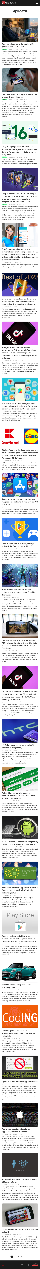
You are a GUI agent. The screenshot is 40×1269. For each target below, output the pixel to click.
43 (22, 702)
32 (22, 507)
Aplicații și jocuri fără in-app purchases (20, 1081)
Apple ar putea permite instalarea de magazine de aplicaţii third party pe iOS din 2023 (20, 502)
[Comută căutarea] (33, 3)
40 (21, 651)
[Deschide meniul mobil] (37, 3)
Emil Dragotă (12, 157)
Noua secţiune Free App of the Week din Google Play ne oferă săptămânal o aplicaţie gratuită (20, 890)
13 (20, 944)
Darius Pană (12, 204)
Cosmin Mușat (7, 262)
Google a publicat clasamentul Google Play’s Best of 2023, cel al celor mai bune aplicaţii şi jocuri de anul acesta (19, 301)
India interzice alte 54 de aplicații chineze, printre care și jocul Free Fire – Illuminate (19, 592)
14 (21, 801)
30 (21, 847)
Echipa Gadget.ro (13, 49)
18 (22, 360)
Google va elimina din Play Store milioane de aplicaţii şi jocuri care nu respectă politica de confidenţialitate (19, 939)
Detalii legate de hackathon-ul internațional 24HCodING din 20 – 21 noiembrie (18, 1033)
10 (21, 306)
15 (26, 157)
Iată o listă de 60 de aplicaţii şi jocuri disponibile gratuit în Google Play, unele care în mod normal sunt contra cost (19, 406)
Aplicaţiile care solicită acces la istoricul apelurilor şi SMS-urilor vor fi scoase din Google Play (18, 796)
